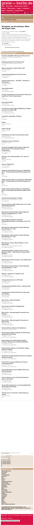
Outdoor (3, 497)
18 (3, 462)
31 (1, 465)
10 (1, 461)
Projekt (14, 12)
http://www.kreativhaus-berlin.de (12, 47)
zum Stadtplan (22, 31)
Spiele (14, 19)
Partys (3, 501)
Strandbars (4, 496)
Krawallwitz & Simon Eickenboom (10, 141)
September (26, 8)
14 (7, 461)
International (4, 486)
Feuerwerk (4, 476)
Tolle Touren (4, 472)
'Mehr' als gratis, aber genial (8, 504)
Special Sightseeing (6, 471)
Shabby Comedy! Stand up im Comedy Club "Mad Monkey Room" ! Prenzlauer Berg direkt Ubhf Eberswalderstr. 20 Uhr (17, 181)
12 (4, 461)
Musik (2, 488)
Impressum (29, 515)
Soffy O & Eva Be (6, 128)
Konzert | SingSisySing (8, 164)
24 (1, 463)
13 (5, 461)
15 (8, 461)
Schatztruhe (4, 494)
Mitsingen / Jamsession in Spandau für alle (13, 273)
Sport (2, 500)
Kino (2, 477)
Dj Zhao (4, 122)
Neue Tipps (9, 6)
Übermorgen (11, 8)
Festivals (3, 473)
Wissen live (4, 489)
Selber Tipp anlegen (6, 12)
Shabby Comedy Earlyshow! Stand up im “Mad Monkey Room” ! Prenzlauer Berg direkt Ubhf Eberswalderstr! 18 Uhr (16, 172)
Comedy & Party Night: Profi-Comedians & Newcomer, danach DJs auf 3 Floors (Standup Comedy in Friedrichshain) (15, 149)
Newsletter (10, 10)
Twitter (28, 13)
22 (8, 462)
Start (2, 6)
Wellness (3, 493)
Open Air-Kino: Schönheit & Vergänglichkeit (13, 306)
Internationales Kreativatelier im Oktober (12, 198)
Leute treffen (4, 490)
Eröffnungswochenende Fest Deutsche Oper (13, 62)
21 (7, 462)
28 (7, 463)
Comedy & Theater (5, 484)
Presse (9, 515)
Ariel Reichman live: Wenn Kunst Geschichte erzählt (15, 134)
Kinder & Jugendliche (6, 492)
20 (5, 462)
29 (8, 463)
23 (9, 462)
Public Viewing (4, 482)
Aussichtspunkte (5, 474)
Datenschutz (4, 518)
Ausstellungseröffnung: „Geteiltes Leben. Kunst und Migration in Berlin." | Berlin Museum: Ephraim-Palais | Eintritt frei (16, 252)
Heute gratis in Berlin (20, 6)
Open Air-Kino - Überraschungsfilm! (11, 300)
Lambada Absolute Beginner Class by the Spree (14, 74)
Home (3, 19)
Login (31, 12)
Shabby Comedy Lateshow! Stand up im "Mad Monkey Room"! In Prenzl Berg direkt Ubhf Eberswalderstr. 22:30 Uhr (16, 190)
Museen (3, 478)
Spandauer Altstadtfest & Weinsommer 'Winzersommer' (16, 55)
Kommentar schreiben (13, 51)
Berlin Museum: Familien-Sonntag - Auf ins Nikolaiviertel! (16, 259)
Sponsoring (23, 515)
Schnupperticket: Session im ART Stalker (12, 280)
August (19, 8)
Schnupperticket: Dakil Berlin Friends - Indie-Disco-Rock (16, 286)
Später (3, 10)
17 (1, 462)
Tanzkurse (3, 502)
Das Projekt (4, 515)
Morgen (3, 8)
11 (3, 461)
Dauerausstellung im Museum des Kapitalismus (14, 328)
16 (9, 461)
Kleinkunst (4, 485)
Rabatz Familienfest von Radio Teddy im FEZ (13, 68)
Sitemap (10, 518)
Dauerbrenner (19, 10)
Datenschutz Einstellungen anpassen (10, 520)
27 (5, 463)
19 (4, 462)
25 (3, 463)
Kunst (2, 480)
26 (4, 463)
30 (9, 463)
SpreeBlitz (6, 43)
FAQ (18, 12)
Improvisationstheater (7, 88)
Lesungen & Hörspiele (6, 481)
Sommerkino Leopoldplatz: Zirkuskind (11, 116)
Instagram (25, 13)
